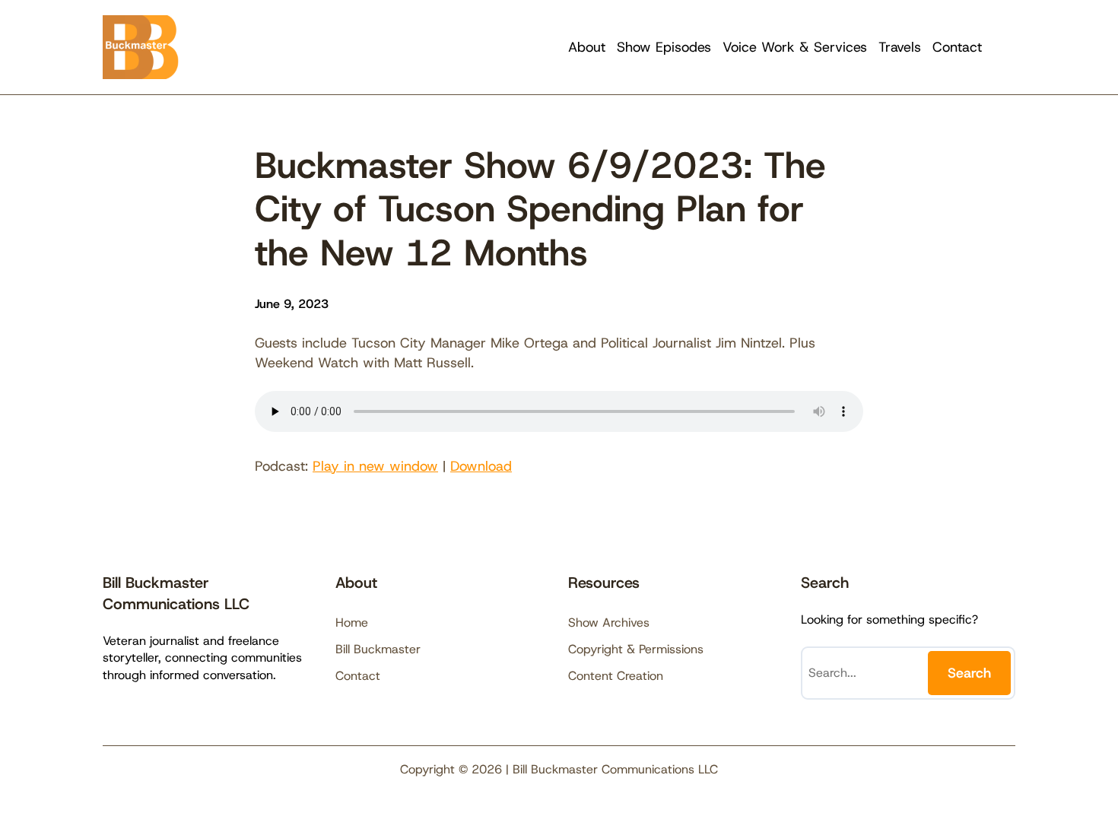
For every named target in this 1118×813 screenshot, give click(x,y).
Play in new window (375, 466)
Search (969, 673)
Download (481, 466)
